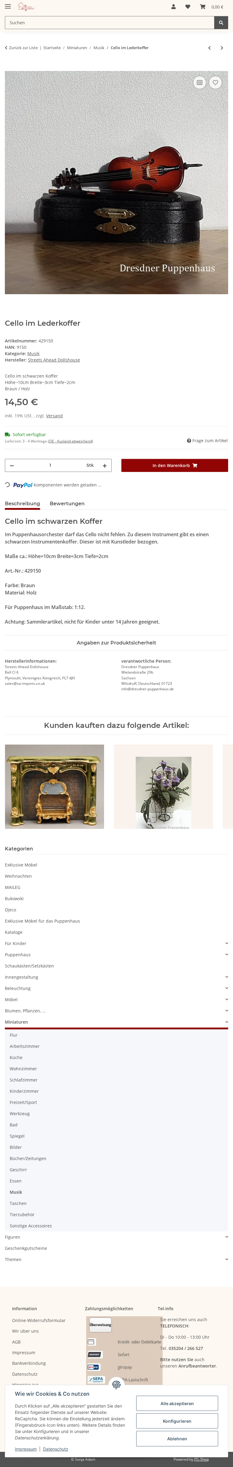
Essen (16, 1181)
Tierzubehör (22, 1214)
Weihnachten (18, 876)
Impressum (26, 1449)
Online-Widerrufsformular (39, 1320)
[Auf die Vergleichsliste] (199, 82)
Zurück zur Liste (23, 47)
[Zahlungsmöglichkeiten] (124, 1363)
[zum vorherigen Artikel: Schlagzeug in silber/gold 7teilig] (209, 47)
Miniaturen (16, 1022)
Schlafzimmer (24, 1080)
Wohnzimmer (23, 1069)
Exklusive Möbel (21, 865)
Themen (13, 1259)
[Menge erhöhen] (104, 465)
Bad (14, 1125)
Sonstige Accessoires (31, 1226)
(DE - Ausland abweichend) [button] (70, 441)
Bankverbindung (29, 1363)
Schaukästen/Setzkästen (29, 966)
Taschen (18, 1203)
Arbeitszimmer (25, 1046)
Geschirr (18, 1170)
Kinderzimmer (24, 1091)
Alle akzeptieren (177, 1403)
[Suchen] (221, 22)
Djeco (10, 910)
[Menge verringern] (12, 465)
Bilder (16, 1147)
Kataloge (13, 932)
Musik (33, 353)
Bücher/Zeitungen (28, 1158)
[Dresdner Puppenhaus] (26, 7)
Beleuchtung (18, 988)
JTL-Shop (201, 1459)
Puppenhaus (18, 954)
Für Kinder (15, 943)
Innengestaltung (21, 977)
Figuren (12, 1237)
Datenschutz (55, 1449)
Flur (14, 1035)
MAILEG (12, 887)
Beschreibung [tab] (22, 503)
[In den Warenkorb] (10, 67)
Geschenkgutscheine (26, 1248)
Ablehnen (177, 1438)
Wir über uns (25, 1331)
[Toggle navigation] (8, 4)
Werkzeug (20, 1113)
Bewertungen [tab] (67, 503)
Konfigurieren (177, 1421)
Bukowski (14, 898)
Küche (16, 1057)
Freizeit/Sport (23, 1102)
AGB (16, 1342)
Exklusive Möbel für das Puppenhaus (42, 921)
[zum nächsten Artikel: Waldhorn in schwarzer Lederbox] (222, 47)
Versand (54, 416)
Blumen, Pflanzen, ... (25, 1011)
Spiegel (17, 1136)
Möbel (11, 999)
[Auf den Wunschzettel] (215, 82)
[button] (174, 7)
